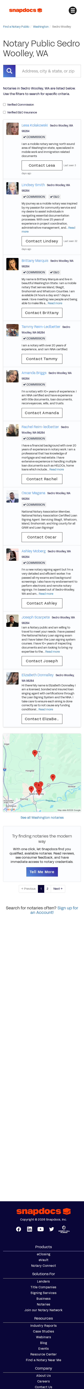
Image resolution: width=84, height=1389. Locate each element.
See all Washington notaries (42, 817)
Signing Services (43, 1293)
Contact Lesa (42, 165)
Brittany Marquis (35, 260)
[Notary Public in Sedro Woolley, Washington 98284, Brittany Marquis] (12, 263)
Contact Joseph (42, 661)
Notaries (43, 1304)
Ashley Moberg (34, 551)
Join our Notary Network (43, 1310)
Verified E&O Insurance (22, 112)
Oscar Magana (33, 493)
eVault (44, 1260)
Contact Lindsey (42, 241)
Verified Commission (20, 105)
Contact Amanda (42, 413)
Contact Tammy (42, 359)
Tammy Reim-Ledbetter (41, 326)
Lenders (43, 1281)
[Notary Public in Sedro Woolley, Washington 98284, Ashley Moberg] (12, 554)
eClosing (43, 1254)
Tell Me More (42, 872)
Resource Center (43, 1354)
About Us (43, 1376)
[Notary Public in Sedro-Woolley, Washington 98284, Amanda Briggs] (12, 376)
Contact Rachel (42, 479)
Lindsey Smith (33, 184)
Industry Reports (43, 1326)
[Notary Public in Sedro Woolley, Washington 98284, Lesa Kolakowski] (12, 128)
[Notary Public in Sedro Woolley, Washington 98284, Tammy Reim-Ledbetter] (12, 330)
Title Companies (43, 1287)
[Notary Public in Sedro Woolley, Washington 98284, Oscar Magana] (12, 496)
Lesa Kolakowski (35, 125)
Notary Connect (43, 1266)
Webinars (43, 1337)
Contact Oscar (42, 537)
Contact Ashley (42, 603)
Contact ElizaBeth (43, 719)
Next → (58, 889)
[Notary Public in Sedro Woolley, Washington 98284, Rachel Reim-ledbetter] (12, 430)
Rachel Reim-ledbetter (40, 426)
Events (43, 1349)
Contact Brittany (42, 312)
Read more (55, 303)
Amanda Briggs (34, 372)
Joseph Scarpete (36, 617)
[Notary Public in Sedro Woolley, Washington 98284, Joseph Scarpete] (12, 620)
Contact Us (43, 1387)
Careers (43, 1381)
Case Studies (43, 1331)
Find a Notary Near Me (43, 1360)
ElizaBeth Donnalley (38, 674)
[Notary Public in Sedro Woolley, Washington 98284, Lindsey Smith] (12, 188)
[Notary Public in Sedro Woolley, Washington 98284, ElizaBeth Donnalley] (12, 678)
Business (43, 1299)
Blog (43, 1343)
